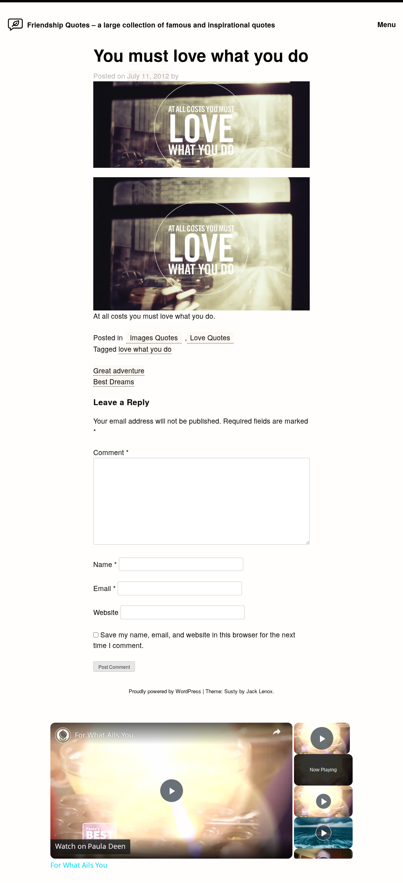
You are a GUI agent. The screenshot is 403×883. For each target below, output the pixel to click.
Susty (231, 691)
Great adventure (118, 370)
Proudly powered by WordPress (166, 691)
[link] (63, 735)
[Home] (15, 30)
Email (104, 588)
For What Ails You (104, 735)
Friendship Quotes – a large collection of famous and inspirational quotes (151, 24)
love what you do (145, 349)
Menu (386, 24)
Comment (111, 452)
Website (105, 612)
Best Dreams (113, 381)
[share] (277, 731)
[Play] (323, 801)
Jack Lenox (259, 691)
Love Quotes (210, 337)
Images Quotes (154, 337)
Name (105, 564)
